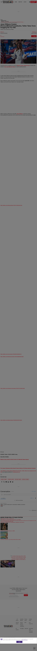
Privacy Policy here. (25, 639)
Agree (19, 641)
